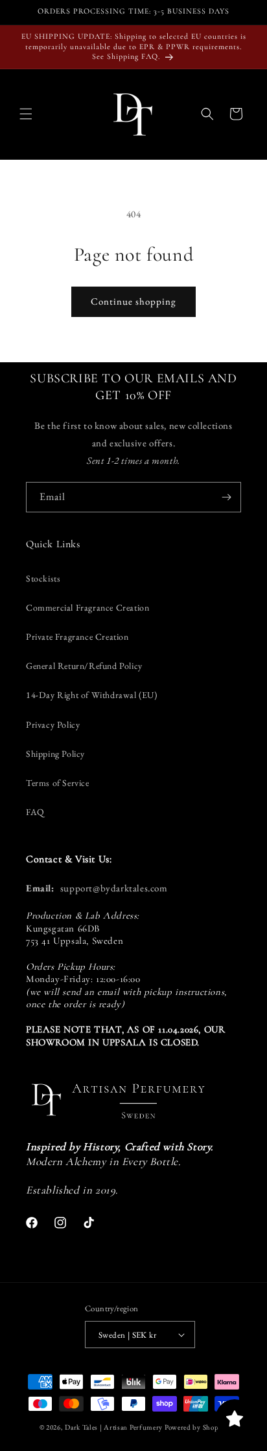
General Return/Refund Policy (84, 665)
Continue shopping (133, 301)
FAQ (35, 812)
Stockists (43, 578)
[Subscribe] (226, 497)
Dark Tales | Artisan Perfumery (114, 1427)
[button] (26, 114)
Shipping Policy (55, 753)
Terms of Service (57, 783)
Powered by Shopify (196, 1427)
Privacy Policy (53, 724)
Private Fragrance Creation (77, 636)
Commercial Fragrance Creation (87, 607)
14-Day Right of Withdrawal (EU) (91, 695)
